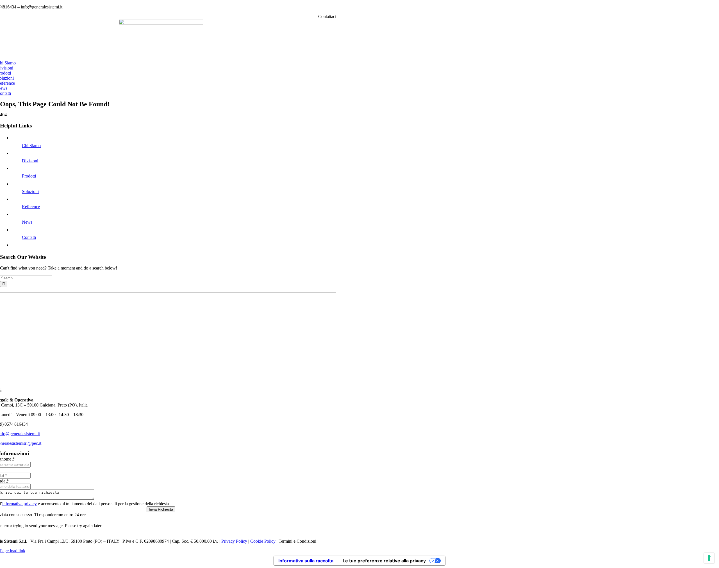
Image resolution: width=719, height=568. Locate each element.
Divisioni (30, 160)
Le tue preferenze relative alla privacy (384, 560)
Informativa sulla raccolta (305, 560)
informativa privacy (19, 503)
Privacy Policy (234, 541)
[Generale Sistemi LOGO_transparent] (161, 23)
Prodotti (29, 176)
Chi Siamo (31, 145)
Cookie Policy (263, 541)
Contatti (29, 237)
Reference (31, 206)
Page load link (12, 550)
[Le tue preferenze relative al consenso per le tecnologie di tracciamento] (709, 558)
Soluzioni (30, 191)
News (27, 222)
